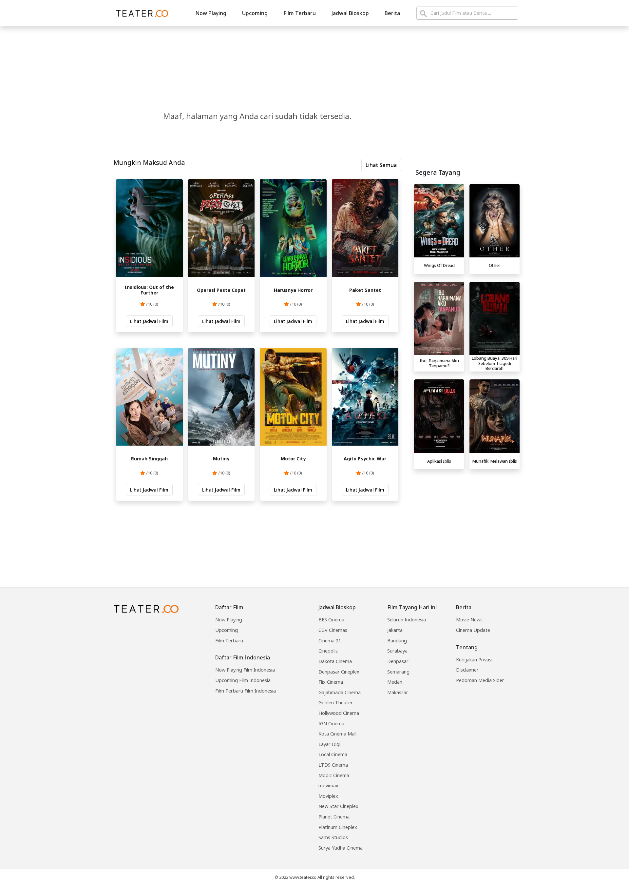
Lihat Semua (381, 165)
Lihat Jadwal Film (149, 321)
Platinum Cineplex (337, 827)
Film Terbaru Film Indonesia (245, 691)
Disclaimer (467, 670)
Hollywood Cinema (338, 713)
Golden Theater (335, 702)
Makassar (397, 692)
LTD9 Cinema (333, 765)
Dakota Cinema (335, 661)
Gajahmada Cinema (339, 692)
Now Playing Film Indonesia (245, 670)
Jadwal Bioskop (350, 13)
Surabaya (397, 651)
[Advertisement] (467, 518)
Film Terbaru (299, 13)
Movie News (469, 619)
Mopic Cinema (333, 775)
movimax (328, 785)
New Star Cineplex (338, 806)
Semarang (398, 672)
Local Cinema (332, 754)
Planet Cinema (334, 817)
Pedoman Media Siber (480, 680)
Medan (394, 682)
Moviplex (328, 796)
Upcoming (255, 13)
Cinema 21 (329, 640)
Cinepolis (328, 651)
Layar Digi (329, 744)
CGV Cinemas (332, 630)
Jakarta (395, 630)
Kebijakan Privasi (474, 659)
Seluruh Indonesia (406, 619)
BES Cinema (331, 619)
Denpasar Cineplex (338, 672)
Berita (392, 13)
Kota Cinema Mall (337, 734)
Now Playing (210, 13)
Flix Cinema (330, 682)
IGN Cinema (331, 723)
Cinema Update (473, 630)
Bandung (397, 640)
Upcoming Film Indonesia (243, 680)
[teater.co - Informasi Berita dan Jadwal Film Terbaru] (140, 13)
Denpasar (398, 661)
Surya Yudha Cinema (340, 848)
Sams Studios (333, 837)
